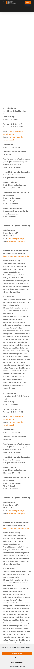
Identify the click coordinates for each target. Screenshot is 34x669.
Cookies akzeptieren (17, 653)
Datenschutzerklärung (14, 666)
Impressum (22, 666)
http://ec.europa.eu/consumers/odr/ (16, 256)
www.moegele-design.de (16, 242)
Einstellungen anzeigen (17, 662)
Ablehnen (17, 658)
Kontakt (27, 2)
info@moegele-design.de (17, 239)
